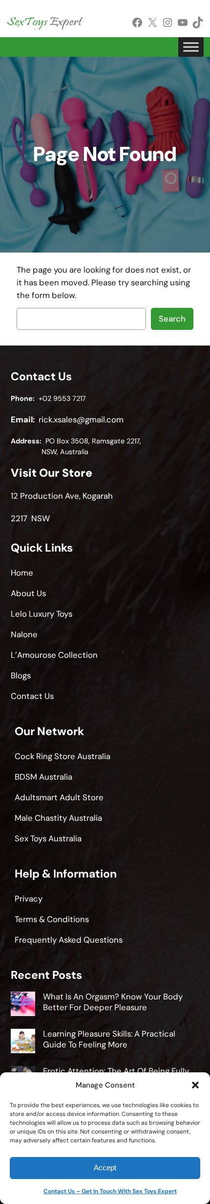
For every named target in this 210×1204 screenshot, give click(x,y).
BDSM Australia (43, 776)
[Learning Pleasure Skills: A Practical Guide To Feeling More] (23, 1042)
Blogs (21, 675)
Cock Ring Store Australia (62, 756)
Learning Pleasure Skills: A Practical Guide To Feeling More (109, 1039)
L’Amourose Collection (54, 654)
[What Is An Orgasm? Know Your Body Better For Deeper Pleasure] (23, 1005)
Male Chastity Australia (58, 817)
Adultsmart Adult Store (59, 797)
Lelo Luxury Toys (41, 613)
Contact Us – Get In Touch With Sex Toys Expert (110, 1191)
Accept (105, 1167)
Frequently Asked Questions (69, 939)
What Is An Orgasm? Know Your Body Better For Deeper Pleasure (113, 1002)
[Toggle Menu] (191, 47)
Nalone (24, 634)
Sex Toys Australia (48, 838)
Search (172, 318)
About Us (28, 593)
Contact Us (32, 696)
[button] (195, 1085)
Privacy (28, 898)
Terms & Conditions (52, 919)
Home (22, 572)
